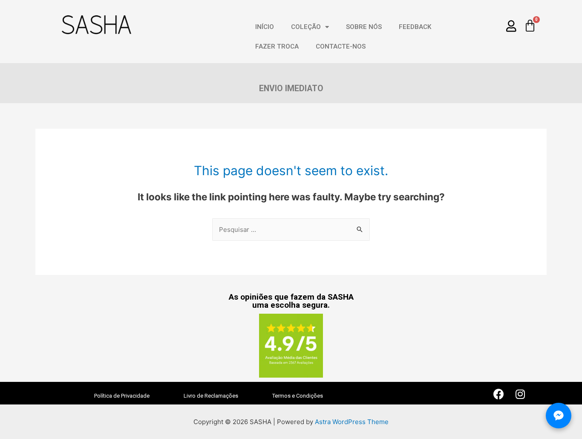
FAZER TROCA (277, 46)
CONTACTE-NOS (341, 46)
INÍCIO (264, 27)
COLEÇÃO (306, 27)
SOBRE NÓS (364, 27)
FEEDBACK (415, 27)
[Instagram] (520, 393)
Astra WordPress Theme (352, 422)
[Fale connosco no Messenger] (558, 415)
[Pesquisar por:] (291, 229)
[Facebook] (499, 393)
